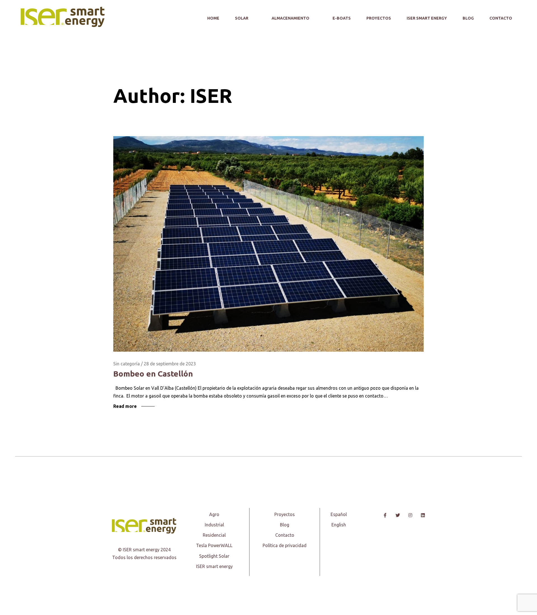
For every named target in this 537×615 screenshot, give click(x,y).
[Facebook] (385, 515)
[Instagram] (410, 515)
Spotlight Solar (214, 556)
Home (213, 18)
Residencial (214, 535)
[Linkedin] (422, 515)
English (338, 524)
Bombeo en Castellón (153, 373)
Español (339, 514)
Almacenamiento (291, 18)
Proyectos (378, 18)
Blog (468, 18)
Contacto (500, 18)
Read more (125, 406)
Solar (242, 18)
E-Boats (342, 18)
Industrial (214, 524)
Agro (214, 514)
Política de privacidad (285, 545)
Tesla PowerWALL (214, 545)
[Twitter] (397, 515)
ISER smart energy (427, 18)
